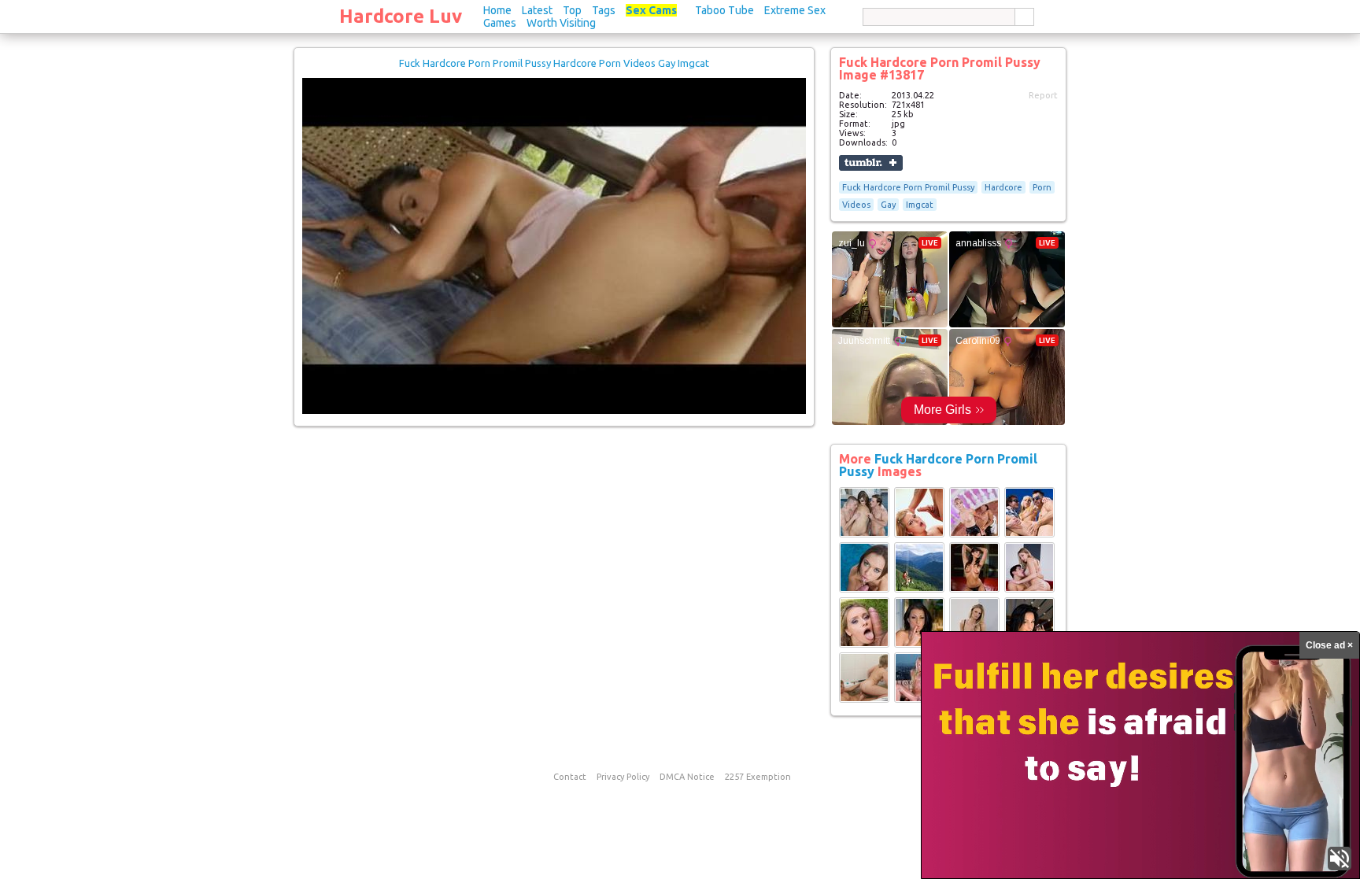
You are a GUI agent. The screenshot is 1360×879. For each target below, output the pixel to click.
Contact (569, 776)
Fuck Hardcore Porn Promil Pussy (908, 187)
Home (497, 10)
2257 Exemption (758, 776)
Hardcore (1003, 187)
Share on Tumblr (871, 163)
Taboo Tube (724, 10)
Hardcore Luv (400, 16)
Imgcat (919, 204)
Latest (537, 10)
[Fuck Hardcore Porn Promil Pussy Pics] (864, 534)
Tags (603, 10)
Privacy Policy (623, 776)
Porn (1042, 187)
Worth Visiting (561, 23)
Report (1043, 95)
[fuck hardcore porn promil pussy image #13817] (554, 410)
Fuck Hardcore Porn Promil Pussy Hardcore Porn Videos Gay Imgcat (554, 62)
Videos (856, 204)
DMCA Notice (687, 776)
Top (572, 10)
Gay (888, 204)
